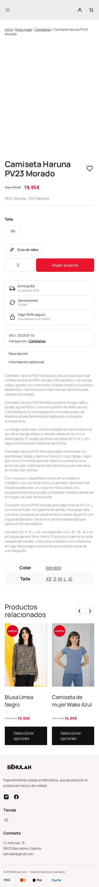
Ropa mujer (23, 29)
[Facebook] (16, 797)
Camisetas (43, 29)
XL (70, 579)
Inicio (8, 29)
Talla (9, 219)
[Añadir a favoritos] (89, 169)
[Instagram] (6, 797)
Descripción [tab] (18, 353)
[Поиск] (67, 10)
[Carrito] (91, 10)
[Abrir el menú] (8, 10)
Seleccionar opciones (23, 735)
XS (13, 231)
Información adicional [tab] (26, 362)
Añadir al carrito (65, 265)
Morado (53, 568)
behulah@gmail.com (18, 854)
